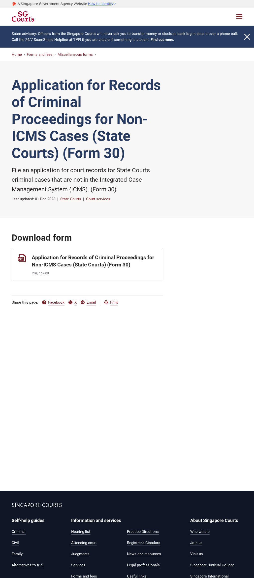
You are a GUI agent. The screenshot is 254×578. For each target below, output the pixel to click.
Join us (196, 543)
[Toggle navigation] (239, 16)
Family (17, 554)
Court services (98, 199)
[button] (102, 3)
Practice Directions (143, 531)
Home (17, 54)
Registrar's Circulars (143, 543)
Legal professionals (143, 565)
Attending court (84, 543)
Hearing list (80, 531)
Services (78, 565)
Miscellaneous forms (75, 54)
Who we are (200, 531)
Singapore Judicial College (212, 565)
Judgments (80, 554)
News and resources (144, 554)
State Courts (70, 199)
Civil (15, 543)
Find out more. (162, 39)
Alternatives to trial (27, 565)
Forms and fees (40, 54)
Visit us (196, 554)
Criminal (19, 531)
